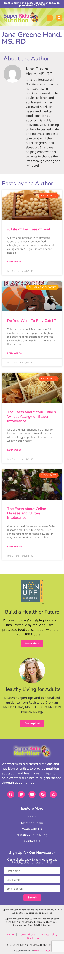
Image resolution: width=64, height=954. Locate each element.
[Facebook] (10, 794)
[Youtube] (32, 794)
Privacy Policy (49, 934)
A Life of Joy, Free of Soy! (28, 229)
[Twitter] (21, 794)
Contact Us (32, 841)
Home (10, 934)
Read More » (14, 261)
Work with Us (32, 829)
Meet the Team (32, 823)
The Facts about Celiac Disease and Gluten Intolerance (26, 513)
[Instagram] (53, 794)
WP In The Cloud (42, 950)
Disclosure (33, 938)
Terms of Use (27, 934)
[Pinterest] (42, 794)
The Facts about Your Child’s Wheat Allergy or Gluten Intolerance (31, 416)
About (32, 817)
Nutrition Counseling (32, 835)
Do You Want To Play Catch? (31, 320)
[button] (50, 18)
